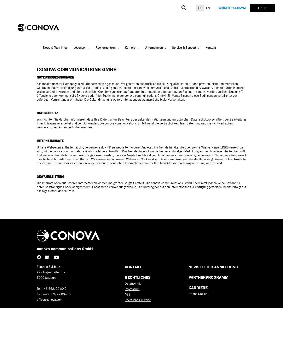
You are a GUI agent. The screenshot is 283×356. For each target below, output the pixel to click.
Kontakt (211, 47)
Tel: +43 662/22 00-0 (52, 289)
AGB (127, 294)
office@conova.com (49, 300)
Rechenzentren (106, 47)
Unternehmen (154, 47)
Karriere (130, 47)
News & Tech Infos (55, 47)
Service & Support (184, 47)
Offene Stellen (198, 294)
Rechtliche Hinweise (138, 300)
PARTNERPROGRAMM (232, 8)
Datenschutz (133, 283)
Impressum (132, 289)
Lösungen (80, 47)
